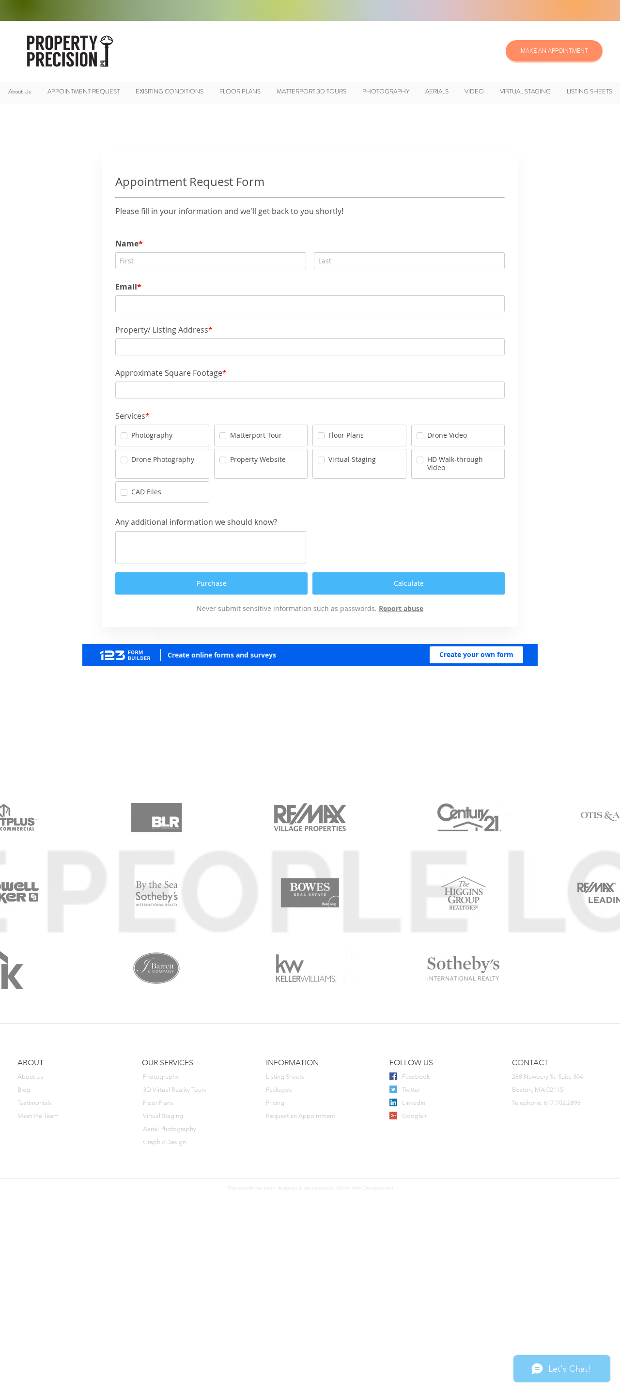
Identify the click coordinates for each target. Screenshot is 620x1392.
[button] (141, 10)
